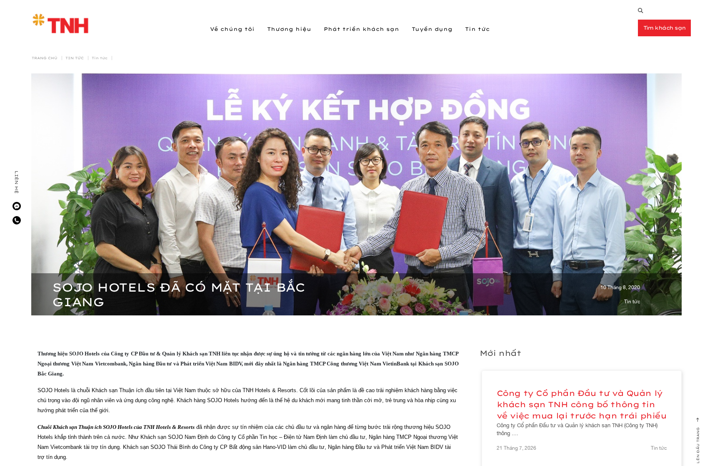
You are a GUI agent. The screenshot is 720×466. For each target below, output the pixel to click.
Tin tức (477, 29)
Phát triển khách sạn (361, 29)
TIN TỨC (74, 58)
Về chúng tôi (232, 29)
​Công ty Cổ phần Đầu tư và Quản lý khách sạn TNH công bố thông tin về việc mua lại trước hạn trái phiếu (582, 404)
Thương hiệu (289, 29)
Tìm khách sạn (664, 28)
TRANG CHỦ (45, 58)
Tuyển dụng (432, 29)
